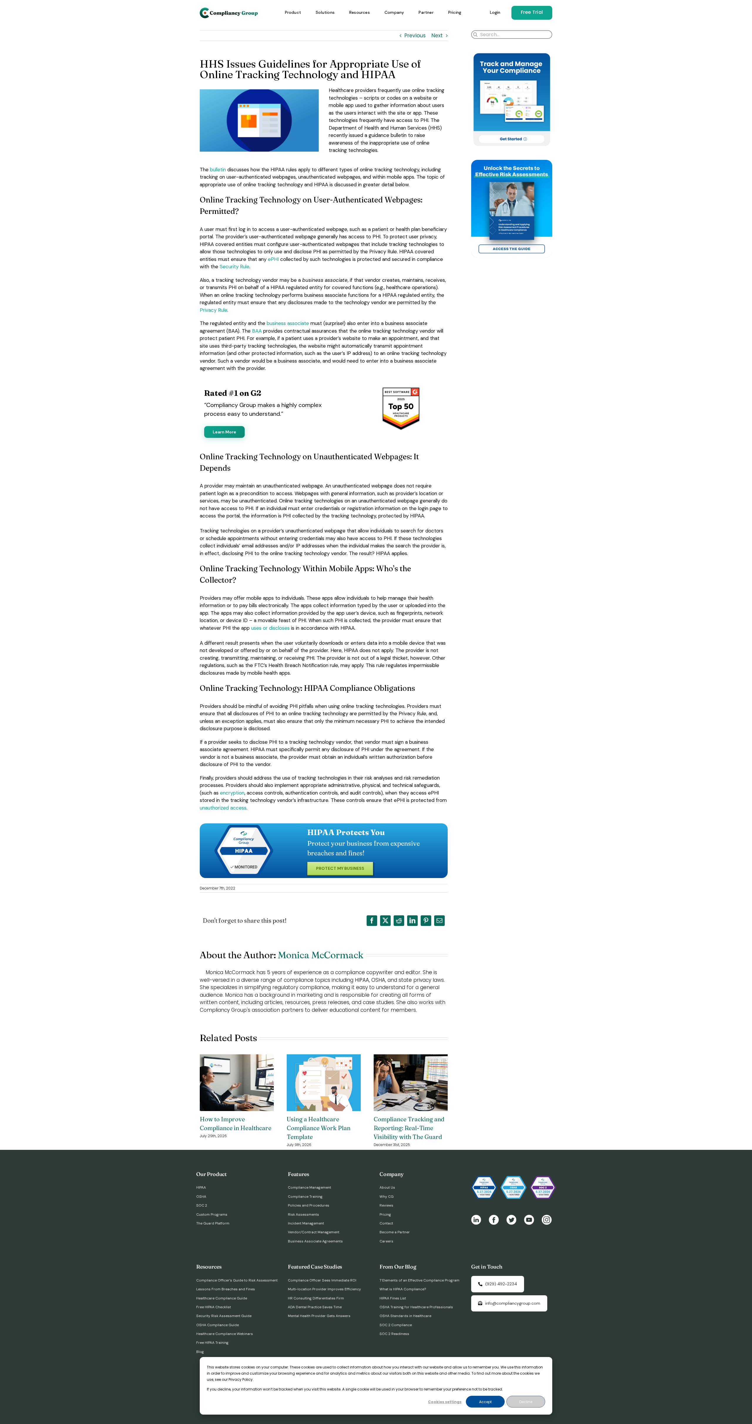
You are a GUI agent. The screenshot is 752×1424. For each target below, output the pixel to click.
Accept (485, 1401)
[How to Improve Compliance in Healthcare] (237, 1058)
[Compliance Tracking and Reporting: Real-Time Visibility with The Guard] (411, 1058)
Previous (415, 35)
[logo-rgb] (229, 10)
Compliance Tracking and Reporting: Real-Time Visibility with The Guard (409, 1127)
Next (437, 35)
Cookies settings (444, 1401)
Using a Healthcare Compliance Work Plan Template (318, 1127)
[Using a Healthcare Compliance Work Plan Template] (324, 1058)
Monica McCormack (320, 955)
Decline (525, 1401)
